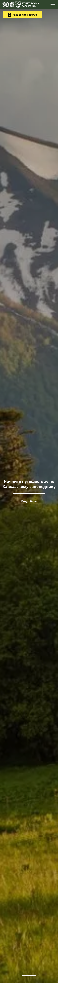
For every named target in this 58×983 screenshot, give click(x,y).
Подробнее (29, 501)
